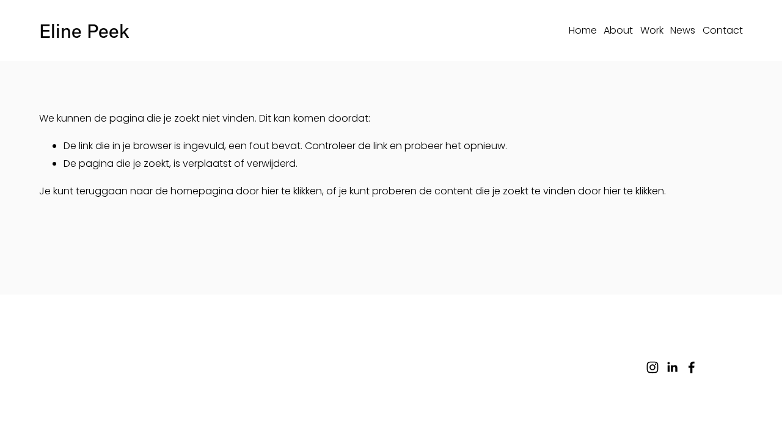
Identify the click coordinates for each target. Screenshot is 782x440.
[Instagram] (652, 367)
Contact (723, 30)
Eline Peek (84, 30)
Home (583, 30)
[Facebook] (691, 367)
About (618, 30)
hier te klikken (291, 191)
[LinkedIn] (672, 367)
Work (651, 30)
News (682, 30)
